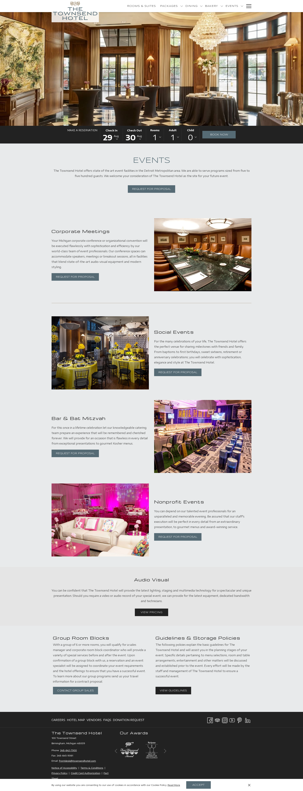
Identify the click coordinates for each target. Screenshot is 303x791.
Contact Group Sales (75, 690)
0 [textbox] (190, 137)
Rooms (155, 130)
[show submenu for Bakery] (221, 6)
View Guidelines (175, 690)
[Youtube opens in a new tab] (232, 719)
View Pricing (154, 612)
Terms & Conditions (91, 767)
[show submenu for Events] (242, 6)
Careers (58, 721)
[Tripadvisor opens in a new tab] (217, 719)
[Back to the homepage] (75, 11)
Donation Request (128, 721)
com (93, 760)
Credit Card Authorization (85, 773)
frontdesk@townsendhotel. (75, 760)
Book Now (219, 134)
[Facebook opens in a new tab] (210, 719)
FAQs (107, 721)
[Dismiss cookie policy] (249, 785)
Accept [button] (198, 785)
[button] (111, 134)
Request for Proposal (151, 189)
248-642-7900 (68, 750)
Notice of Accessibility (64, 767)
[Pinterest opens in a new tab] (239, 719)
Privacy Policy (60, 773)
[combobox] (155, 137)
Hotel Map (76, 721)
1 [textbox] (154, 137)
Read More (174, 785)
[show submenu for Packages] (181, 6)
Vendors (94, 721)
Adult (173, 130)
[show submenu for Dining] (201, 6)
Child (190, 130)
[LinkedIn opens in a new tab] (247, 719)
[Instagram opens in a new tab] (225, 719)
